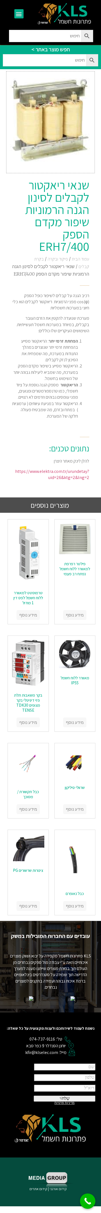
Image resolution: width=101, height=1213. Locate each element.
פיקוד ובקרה (58, 259)
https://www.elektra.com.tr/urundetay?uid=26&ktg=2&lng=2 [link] (52, 474)
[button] (19, 13)
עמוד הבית (80, 259)
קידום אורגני (58, 1188)
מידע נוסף (75, 615)
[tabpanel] (50, 359)
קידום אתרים (38, 1188)
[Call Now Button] (87, 1201)
